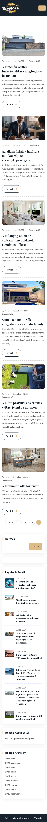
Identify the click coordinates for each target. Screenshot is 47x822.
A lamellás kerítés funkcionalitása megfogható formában (22, 71)
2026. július (10, 758)
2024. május (10, 776)
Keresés (10, 538)
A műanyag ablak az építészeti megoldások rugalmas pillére (18, 240)
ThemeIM (38, 818)
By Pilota (5, 61)
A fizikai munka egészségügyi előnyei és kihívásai (27, 618)
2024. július (10, 767)
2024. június (10, 771)
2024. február (11, 785)
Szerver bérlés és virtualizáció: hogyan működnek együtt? (26, 584)
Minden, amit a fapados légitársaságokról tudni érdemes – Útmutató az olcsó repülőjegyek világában (27, 697)
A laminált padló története (20, 486)
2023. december (12, 793)
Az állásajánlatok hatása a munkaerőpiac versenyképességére (20, 155)
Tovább (9, 104)
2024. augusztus (12, 763)
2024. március (11, 780)
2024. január (10, 789)
